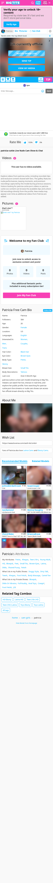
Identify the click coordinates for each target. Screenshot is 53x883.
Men (4, 343)
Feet (16, 563)
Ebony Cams (43, 450)
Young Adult (45, 559)
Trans (4, 348)
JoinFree (38, 3)
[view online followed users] (32, 3)
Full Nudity (22, 583)
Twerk (4, 575)
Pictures (23, 31)
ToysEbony (25, 605)
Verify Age (11, 24)
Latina (43, 563)
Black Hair (25, 352)
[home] (13, 3)
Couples (24, 343)
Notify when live (27, 53)
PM (13, 80)
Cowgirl (41, 583)
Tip (48, 79)
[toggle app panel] (50, 36)
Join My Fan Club (26, 295)
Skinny (5, 364)
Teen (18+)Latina (10, 605)
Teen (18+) (34, 559)
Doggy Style (34, 571)
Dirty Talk (44, 571)
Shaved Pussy (14, 567)
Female (24, 327)
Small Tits (25, 368)
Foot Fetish (21, 575)
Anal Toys (32, 583)
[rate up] (24, 142)
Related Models (40, 461)
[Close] (50, 31)
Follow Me (48, 310)
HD (3, 563)
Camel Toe (46, 575)
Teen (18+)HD (32, 599)
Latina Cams (28, 450)
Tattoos (24, 372)
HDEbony (7, 599)
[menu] (2, 3)
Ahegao (25, 559)
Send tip (26, 60)
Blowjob (9, 563)
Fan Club (36, 31)
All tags (6, 610)
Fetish (23, 567)
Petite (23, 359)
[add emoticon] (43, 91)
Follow (8, 80)
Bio (16, 31)
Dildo (4, 567)
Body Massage (34, 575)
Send (49, 91)
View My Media (26, 68)
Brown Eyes (25, 355)
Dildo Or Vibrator (9, 583)
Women (24, 339)
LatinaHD (19, 599)
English (24, 335)
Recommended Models (14, 461)
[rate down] (36, 142)
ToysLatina (38, 605)
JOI (14, 587)
